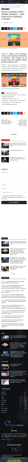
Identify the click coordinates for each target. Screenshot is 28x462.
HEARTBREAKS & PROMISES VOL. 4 (8, 96)
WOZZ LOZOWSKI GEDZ (16, 102)
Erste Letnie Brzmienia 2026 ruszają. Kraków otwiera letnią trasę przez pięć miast (18, 144)
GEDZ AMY (23, 94)
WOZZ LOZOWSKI (22, 100)
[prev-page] (2, 165)
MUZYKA (9, 5)
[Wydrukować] (9, 28)
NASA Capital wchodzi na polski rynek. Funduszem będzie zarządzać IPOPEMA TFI (18, 268)
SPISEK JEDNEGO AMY (13, 100)
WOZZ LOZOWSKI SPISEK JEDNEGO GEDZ (9, 104)
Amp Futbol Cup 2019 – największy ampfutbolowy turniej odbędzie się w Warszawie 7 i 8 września (18, 381)
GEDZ (19, 94)
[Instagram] (15, 449)
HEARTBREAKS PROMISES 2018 (7, 98)
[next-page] (4, 165)
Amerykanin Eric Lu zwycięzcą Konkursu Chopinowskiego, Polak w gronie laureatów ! (17, 159)
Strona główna (4, 5)
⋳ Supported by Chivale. (7, 456)
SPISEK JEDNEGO (5, 100)
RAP (18, 98)
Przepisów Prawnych (16, 459)
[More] (24, 28)
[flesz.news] (14, 423)
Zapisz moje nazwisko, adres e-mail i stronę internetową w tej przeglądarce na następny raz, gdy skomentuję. (13, 197)
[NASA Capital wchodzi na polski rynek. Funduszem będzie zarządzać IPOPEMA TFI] (5, 268)
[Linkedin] (18, 28)
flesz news (6, 22)
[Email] (5, 28)
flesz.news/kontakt (9, 439)
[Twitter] (15, 28)
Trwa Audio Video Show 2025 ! (16, 150)
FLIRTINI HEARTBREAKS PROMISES (11, 93)
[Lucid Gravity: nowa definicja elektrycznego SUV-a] (5, 366)
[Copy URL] (2, 28)
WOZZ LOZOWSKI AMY (6, 102)
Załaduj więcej (13, 273)
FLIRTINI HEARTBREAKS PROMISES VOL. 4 (9, 94)
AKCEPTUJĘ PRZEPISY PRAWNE (14, 461)
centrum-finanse (4, 320)
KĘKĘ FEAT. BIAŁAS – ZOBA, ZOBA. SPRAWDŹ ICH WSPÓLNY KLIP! (6, 122)
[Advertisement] (14, 220)
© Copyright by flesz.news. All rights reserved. (11, 455)
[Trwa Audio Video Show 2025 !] (5, 152)
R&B (15, 98)
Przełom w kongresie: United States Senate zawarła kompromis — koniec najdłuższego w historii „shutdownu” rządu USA (13, 301)
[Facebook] (12, 28)
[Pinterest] (21, 28)
